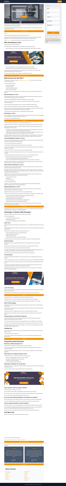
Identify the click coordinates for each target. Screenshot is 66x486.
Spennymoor (12, 439)
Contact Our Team (24, 206)
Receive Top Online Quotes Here (24, 441)
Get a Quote (23, 16)
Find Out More (24, 120)
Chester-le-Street (27, 471)
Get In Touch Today (24, 31)
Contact (59, 1)
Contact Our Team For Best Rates (24, 75)
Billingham (26, 477)
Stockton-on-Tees (27, 478)
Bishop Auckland (7, 439)
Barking (24, 439)
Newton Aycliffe (19, 439)
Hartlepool (26, 480)
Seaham (25, 475)
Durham (15, 439)
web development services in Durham (24, 80)
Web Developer (9, 40)
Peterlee (25, 474)
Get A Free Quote (24, 464)
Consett (6, 477)
